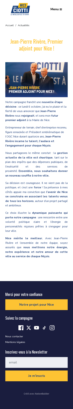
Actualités (23, 25)
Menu (54, 9)
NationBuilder (42, 393)
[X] (29, 327)
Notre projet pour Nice (36, 304)
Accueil (9, 25)
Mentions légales (15, 342)
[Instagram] (52, 327)
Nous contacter (14, 336)
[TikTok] (44, 327)
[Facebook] (21, 327)
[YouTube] (36, 327)
